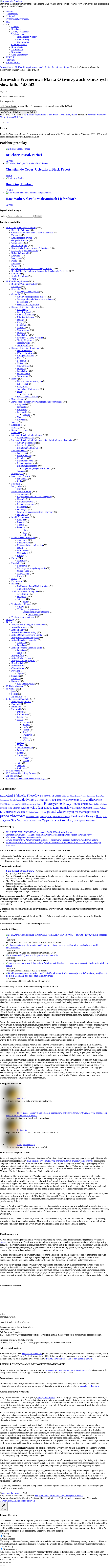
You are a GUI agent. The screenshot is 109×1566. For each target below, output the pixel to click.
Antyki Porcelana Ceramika (23, 640)
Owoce (26, 760)
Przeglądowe (23, 335)
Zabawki (15, 681)
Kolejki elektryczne (25, 683)
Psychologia (16, 581)
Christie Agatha (16, 800)
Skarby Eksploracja (25, 340)
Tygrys (46, 820)
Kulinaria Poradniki (20, 253)
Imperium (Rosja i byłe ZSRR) (36, 468)
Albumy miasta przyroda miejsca (31, 296)
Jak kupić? (10, 16)
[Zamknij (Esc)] (10, 1562)
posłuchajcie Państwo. (89, 1386)
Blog (8, 21)
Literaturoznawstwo (26, 504)
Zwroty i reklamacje (20, 31)
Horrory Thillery (24, 455)
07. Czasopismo (13, 770)
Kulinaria (15, 432)
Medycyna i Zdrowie (20, 476)
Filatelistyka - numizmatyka (29, 381)
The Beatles (28, 821)
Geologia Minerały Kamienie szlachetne (35, 299)
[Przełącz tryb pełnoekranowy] (4, 1562)
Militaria (21, 327)
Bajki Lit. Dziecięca (20, 230)
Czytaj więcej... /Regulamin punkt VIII (17, 1501)
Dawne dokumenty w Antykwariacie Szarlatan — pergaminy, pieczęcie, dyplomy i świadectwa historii (52, 840)
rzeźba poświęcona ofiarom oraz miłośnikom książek (68, 1370)
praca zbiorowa (13, 816)
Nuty (19, 489)
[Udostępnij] (7, 1562)
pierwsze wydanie (16, 811)
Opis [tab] (8, 122)
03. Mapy (10, 619)
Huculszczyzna (18, 665)
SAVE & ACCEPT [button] (8, 1559)
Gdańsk (26, 722)
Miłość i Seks (23, 571)
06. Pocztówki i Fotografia (18, 699)
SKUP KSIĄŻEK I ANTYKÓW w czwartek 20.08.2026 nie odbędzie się (39, 832)
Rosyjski (21, 419)
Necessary (8, 1536)
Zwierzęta (21, 768)
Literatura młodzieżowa (27, 448)
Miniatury (21, 560)
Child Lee (66, 796)
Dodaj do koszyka (8, 109)
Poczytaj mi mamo (75, 811)
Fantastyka (22, 453)
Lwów (26, 727)
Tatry (19, 763)
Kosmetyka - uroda (20, 430)
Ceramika (21, 642)
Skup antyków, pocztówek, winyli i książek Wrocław (59, 1495)
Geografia (15, 294)
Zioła (19, 481)
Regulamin (16, 29)
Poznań (26, 729)
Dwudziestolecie (24, 312)
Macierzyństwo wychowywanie (31, 568)
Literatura (15, 255)
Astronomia (22, 540)
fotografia (87, 799)
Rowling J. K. (46, 816)
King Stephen (14, 808)
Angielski (21, 404)
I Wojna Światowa (25, 314)
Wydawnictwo (17, 34)
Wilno (25, 737)
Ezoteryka (15, 289)
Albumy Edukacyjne (26, 443)
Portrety (20, 750)
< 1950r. (21, 607)
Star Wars (17, 820)
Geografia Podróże (19, 240)
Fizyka (20, 548)
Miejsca (20, 742)
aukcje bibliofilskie (45, 1397)
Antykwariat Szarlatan (12, 1493)
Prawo (14, 266)
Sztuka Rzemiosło (19, 276)
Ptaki (25, 532)
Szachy (26, 394)
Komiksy (15, 427)
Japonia (92, 804)
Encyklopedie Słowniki (21, 238)
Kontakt (15, 26)
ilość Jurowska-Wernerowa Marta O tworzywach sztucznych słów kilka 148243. (36, 106)
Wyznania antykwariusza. (17, 19)
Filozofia (21, 499)
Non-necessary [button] (6, 1546)
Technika (15, 678)
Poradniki (15, 563)
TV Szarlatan (17, 49)
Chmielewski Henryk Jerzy (95, 796)
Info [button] (7, 24)
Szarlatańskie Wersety (27, 37)
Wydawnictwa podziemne (23, 617)
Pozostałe (15, 263)
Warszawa (27, 735)
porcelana (93, 811)
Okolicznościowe (25, 747)
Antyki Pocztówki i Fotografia (25, 637)
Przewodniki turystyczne (28, 304)
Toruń (25, 732)
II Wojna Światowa (25, 317)
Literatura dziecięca (25, 437)
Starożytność (23, 345)
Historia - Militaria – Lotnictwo (25, 348)
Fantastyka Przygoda (67, 799)
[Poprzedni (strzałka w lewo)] (1, 1565)
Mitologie (15, 484)
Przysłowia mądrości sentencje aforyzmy (35, 512)
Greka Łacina (17, 243)
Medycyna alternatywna (28, 291)
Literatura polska (24, 463)
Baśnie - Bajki (23, 445)
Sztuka (20, 599)
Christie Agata (4, 800)
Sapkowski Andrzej (61, 816)
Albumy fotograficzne (21, 701)
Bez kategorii (12, 776)
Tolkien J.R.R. (37, 821)
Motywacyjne (23, 573)
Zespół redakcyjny (64, 820)
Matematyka (22, 553)
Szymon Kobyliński (15, 117)
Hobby (14, 378)
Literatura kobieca (25, 460)
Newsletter (16, 52)
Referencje (10, 60)
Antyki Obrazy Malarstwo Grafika (26, 635)
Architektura (22, 594)
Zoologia (21, 527)
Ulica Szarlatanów (19, 55)
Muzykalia (16, 486)
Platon (43, 812)
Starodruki (16, 273)
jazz (13, 691)
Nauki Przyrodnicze (20, 517)
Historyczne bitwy (57, 804)
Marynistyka (17, 473)
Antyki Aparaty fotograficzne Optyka (28, 624)
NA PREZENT (13, 62)
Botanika (21, 522)
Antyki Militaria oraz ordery (23, 632)
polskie (14, 694)
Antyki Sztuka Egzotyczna (23, 660)
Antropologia (23, 494)
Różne (66, 67)
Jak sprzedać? (12, 14)
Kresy (19, 322)
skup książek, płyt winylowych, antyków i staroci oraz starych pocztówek (60, 1161)
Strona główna (6, 67)
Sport (19, 391)
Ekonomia (16, 235)
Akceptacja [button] (92, 1498)
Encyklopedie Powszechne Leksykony (34, 496)
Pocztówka (16, 706)
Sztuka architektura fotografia (24, 591)
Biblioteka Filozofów (26, 795)
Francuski (21, 407)
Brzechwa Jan (47, 795)
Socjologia (22, 514)
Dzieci (20, 712)
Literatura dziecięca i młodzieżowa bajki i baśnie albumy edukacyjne (42, 440)
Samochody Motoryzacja (28, 389)
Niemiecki (21, 417)
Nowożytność (23, 330)
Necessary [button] (4, 1533)
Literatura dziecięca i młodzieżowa (26, 435)
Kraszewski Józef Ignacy (36, 807)
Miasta (20, 719)
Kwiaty (26, 758)
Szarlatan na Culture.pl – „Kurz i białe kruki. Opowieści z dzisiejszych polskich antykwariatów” (49, 835)
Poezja (14, 261)
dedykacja (29, 799)
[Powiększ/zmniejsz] (1, 1562)
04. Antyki (10, 622)
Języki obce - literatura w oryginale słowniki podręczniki (36, 402)
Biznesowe (22, 566)
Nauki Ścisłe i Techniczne (50, 67)
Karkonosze (22, 714)
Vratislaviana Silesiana (21, 604)
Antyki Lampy (18, 630)
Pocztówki (16, 709)
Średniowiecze (23, 343)
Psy (24, 530)
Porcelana (21, 645)
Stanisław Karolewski (32, 1353)
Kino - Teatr (22, 384)
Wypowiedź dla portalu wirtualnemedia (23, 837)
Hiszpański (22, 409)
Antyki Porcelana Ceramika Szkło (26, 647)
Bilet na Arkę (23, 39)
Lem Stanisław (62, 807)
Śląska (20, 673)
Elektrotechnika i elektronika (30, 545)
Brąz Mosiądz (17, 663)
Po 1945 (21, 332)
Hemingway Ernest (33, 804)
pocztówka (55, 811)
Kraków (20, 717)
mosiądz (96, 808)
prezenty (4, 1242)
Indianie (20, 320)
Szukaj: (3, 216)
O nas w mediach (19, 44)
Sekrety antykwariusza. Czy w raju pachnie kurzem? (69, 1358)
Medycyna (16, 258)
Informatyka (22, 550)
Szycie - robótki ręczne (27, 396)
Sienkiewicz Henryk (83, 816)
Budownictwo (23, 542)
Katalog (9, 11)
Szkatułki (15, 676)
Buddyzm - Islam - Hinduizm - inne (33, 586)
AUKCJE (10, 57)
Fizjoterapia (22, 478)
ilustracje (82, 803)
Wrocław (27, 740)
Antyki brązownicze (20, 627)
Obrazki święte (18, 668)
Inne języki (22, 412)
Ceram (57, 795)
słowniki (26, 414)
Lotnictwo (21, 325)
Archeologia (22, 309)
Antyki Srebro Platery (21, 658)
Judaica (14, 422)
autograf (6, 795)
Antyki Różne (17, 655)
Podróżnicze (22, 302)
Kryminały (22, 458)
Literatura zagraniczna (27, 466)
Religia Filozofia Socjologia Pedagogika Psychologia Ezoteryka (40, 271)
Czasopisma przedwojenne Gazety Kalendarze (32, 232)
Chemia (20, 525)
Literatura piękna (19, 450)
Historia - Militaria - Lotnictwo (25, 307)
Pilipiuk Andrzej (34, 812)
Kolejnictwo (22, 386)
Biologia (21, 519)
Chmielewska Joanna (78, 796)
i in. (74, 803)
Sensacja (21, 471)
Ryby (25, 535)
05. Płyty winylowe (14, 686)
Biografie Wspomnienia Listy (24, 284)
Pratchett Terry (32, 816)
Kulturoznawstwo (25, 501)
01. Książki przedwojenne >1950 (20, 227)
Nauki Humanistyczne (21, 491)
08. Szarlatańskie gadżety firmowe (21, 773)
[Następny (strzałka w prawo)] (4, 1565)
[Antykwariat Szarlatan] (11, 1)
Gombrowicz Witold (16, 804)
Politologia (22, 507)
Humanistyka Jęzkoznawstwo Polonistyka (30, 248)
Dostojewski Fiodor (45, 800)
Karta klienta (17, 47)
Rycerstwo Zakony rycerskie (30, 337)
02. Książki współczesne (26, 67)
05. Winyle (10, 688)
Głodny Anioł (23, 42)
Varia (13, 279)
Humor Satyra (17, 399)
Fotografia (21, 596)
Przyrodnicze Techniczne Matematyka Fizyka (31, 268)
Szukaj (38, 216)
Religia (14, 583)
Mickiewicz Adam (82, 807)
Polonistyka (22, 509)
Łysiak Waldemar (86, 820)
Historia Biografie (19, 245)
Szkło (25, 601)
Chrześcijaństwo (24, 589)
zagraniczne (16, 696)
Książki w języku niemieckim (24, 250)
